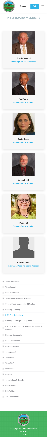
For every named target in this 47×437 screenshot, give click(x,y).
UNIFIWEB (23, 434)
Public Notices (10, 386)
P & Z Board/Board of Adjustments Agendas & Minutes (23, 328)
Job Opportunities (12, 397)
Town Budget (10, 352)
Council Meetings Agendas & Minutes (20, 304)
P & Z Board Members (14, 315)
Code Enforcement (12, 341)
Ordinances (9, 369)
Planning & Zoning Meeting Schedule (19, 321)
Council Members (12, 293)
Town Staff (9, 363)
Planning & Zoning (12, 310)
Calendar (9, 374)
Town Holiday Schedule (14, 380)
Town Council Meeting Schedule (18, 298)
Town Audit (9, 358)
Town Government (12, 282)
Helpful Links (10, 391)
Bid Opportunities (12, 346)
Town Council (10, 287)
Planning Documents (13, 335)
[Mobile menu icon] (42, 6)
